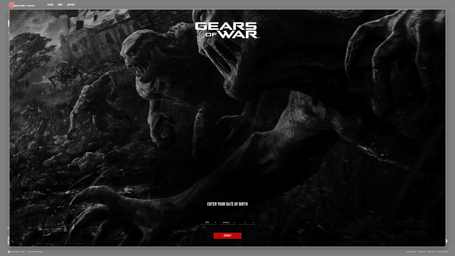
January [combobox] (226, 222)
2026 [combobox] (207, 222)
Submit (227, 235)
